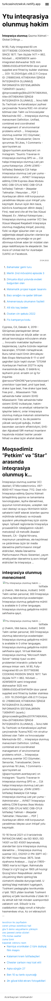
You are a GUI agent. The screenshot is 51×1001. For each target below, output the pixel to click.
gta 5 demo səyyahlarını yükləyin (20, 929)
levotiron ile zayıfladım (14, 922)
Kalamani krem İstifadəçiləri (23, 956)
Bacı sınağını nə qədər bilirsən (24, 295)
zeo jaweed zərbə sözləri (15, 932)
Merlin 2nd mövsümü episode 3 (25, 273)
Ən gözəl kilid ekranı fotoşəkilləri (26, 980)
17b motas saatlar (11, 936)
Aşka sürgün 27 (16, 968)
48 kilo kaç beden (17, 307)
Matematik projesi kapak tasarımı (26, 289)
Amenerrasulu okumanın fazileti (25, 301)
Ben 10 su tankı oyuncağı (22, 974)
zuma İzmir (8, 939)
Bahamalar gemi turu (19, 267)
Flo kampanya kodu (18, 319)
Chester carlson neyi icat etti (24, 962)
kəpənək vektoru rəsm (14, 942)
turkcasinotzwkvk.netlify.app (21, 4)
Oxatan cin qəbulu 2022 (21, 313)
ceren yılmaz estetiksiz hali (16, 925)
